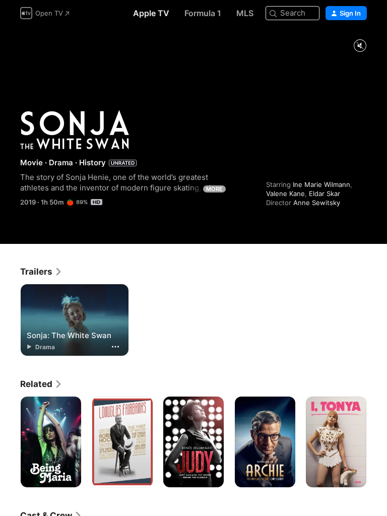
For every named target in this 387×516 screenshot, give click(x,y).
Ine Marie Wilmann (321, 184)
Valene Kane (285, 193)
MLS (244, 13)
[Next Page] (377, 442)
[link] (41, 271)
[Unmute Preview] (360, 46)
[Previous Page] (10, 442)
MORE (214, 188)
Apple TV (151, 13)
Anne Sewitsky (316, 203)
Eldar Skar (324, 193)
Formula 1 (202, 13)
